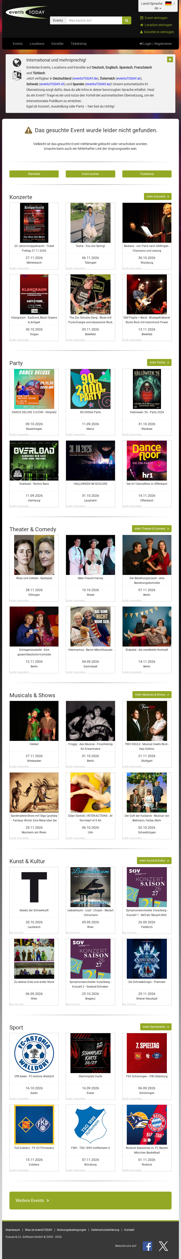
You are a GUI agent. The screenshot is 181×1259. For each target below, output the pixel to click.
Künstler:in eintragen (158, 32)
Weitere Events (31, 1200)
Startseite (34, 174)
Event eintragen (155, 18)
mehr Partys (158, 362)
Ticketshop (79, 44)
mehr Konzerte (157, 196)
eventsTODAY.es (98, 84)
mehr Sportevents (155, 1026)
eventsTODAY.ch (52, 84)
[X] (164, 1245)
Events (18, 44)
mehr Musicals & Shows (151, 694)
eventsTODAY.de (85, 78)
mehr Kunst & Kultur (153, 860)
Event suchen (90, 174)
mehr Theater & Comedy (151, 528)
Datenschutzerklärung (105, 1230)
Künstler (57, 44)
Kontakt (129, 1230)
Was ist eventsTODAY (38, 1230)
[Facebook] (148, 1245)
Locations (37, 44)
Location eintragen (157, 25)
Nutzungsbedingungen (71, 1230)
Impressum (13, 1230)
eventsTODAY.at (128, 78)
